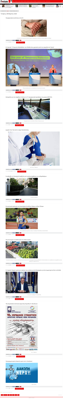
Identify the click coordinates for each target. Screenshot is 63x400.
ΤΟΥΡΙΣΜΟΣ (16, 1)
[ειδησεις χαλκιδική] (11, 1)
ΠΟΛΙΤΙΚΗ (25, 1)
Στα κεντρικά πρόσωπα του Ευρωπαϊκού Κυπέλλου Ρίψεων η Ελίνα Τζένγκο (25, 206)
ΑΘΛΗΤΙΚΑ (31, 1)
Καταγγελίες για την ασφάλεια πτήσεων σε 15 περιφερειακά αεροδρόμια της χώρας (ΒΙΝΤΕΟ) (29, 97)
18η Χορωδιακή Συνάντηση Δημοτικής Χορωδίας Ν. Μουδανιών (22, 303)
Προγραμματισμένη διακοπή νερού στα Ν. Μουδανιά (19, 361)
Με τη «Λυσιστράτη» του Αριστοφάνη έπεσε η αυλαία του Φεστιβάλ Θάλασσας (23, 6)
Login (62, 1)
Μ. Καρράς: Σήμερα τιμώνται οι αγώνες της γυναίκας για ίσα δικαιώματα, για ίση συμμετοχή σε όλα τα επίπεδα (33, 270)
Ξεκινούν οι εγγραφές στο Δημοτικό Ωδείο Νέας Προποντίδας (36, 6)
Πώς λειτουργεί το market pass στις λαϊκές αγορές (18, 239)
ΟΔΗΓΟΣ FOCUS (48, 1)
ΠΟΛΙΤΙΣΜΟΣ (35, 1)
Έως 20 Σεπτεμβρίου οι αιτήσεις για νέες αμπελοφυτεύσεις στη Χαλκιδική (9, 6)
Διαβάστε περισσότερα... (20, 42)
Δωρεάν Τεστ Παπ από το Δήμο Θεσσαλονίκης (17, 130)
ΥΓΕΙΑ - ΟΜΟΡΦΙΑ (10, 171)
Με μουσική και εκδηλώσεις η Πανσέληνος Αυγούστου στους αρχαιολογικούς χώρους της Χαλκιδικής (48, 7)
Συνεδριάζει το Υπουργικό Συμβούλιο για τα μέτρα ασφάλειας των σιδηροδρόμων (26, 176)
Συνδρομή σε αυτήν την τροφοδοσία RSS (7, 392)
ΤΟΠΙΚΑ (13, 1)
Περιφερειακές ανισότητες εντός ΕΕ (14, 18)
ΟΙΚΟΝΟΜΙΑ (28, 1)
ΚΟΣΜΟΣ (22, 1)
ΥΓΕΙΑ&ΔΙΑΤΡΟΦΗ (39, 1)
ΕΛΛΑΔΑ (19, 1)
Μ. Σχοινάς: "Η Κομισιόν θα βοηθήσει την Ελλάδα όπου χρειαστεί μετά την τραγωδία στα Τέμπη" (30, 47)
